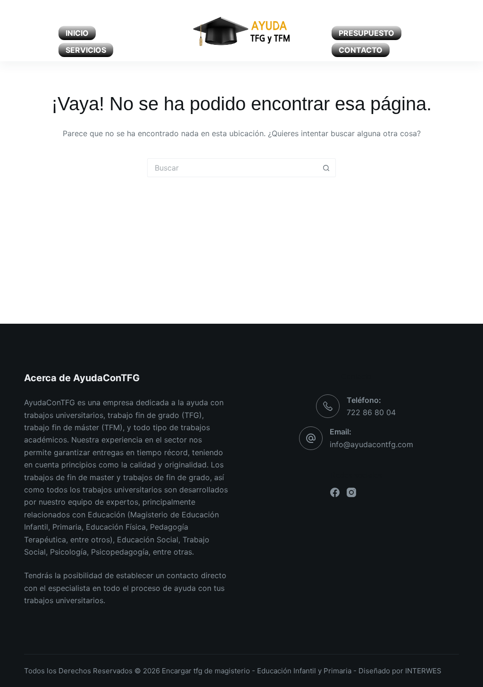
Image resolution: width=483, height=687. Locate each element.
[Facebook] (27, 30)
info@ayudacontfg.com (371, 444)
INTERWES (423, 670)
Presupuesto (366, 33)
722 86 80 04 (371, 412)
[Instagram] (44, 30)
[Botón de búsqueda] (326, 167)
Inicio (77, 33)
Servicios (86, 50)
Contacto (361, 50)
